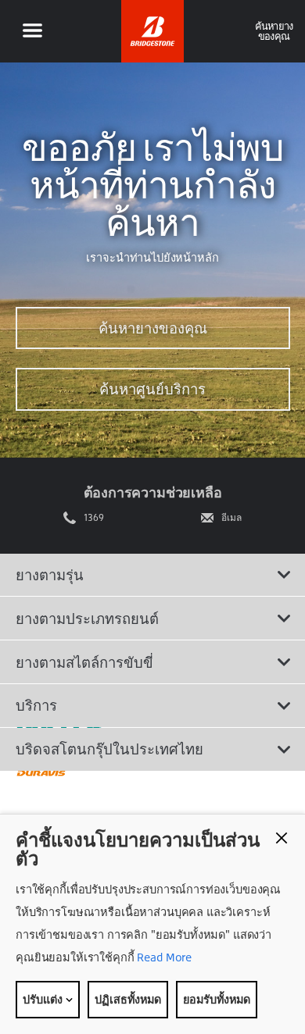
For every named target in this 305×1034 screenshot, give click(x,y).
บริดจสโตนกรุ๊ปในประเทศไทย (109, 749)
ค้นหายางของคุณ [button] (274, 31)
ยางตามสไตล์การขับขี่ (84, 662)
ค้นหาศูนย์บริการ (152, 389)
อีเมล (231, 517)
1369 (94, 517)
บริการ (36, 705)
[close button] (281, 838)
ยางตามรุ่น (50, 574)
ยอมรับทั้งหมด (216, 999)
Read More (163, 957)
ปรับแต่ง (44, 999)
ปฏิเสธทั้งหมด (128, 999)
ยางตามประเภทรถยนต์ (87, 618)
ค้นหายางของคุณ (153, 328)
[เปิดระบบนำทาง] (32, 31)
